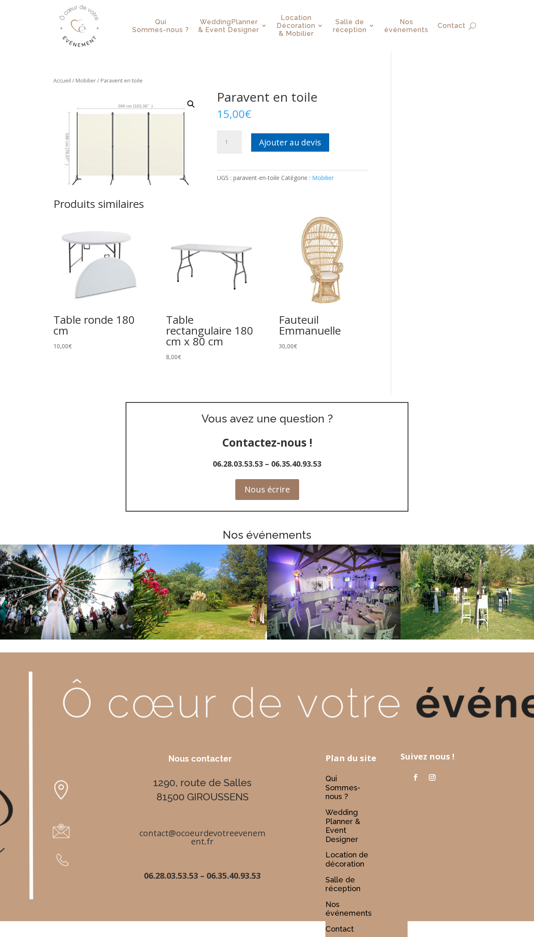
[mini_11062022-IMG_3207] (333, 637)
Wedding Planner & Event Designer (342, 826)
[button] (191, 104)
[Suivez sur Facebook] (415, 777)
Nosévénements (406, 26)
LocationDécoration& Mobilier (296, 25)
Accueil (62, 80)
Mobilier (86, 80)
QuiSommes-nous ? (160, 26)
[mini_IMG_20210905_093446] (200, 637)
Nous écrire (267, 489)
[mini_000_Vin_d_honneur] (467, 637)
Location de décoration (346, 859)
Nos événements (348, 909)
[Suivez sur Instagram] (432, 777)
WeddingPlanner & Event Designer (228, 26)
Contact (452, 26)
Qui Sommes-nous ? (342, 787)
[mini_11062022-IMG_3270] (67, 637)
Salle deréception (350, 26)
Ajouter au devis (290, 142)
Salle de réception (342, 884)
